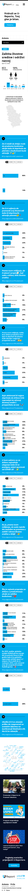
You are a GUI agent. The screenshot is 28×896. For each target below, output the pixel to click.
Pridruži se (10, 25)
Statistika (14, 865)
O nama (4, 888)
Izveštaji (18, 888)
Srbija (17, 5)
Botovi (14, 888)
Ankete (5, 884)
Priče (12, 884)
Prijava (8, 890)
